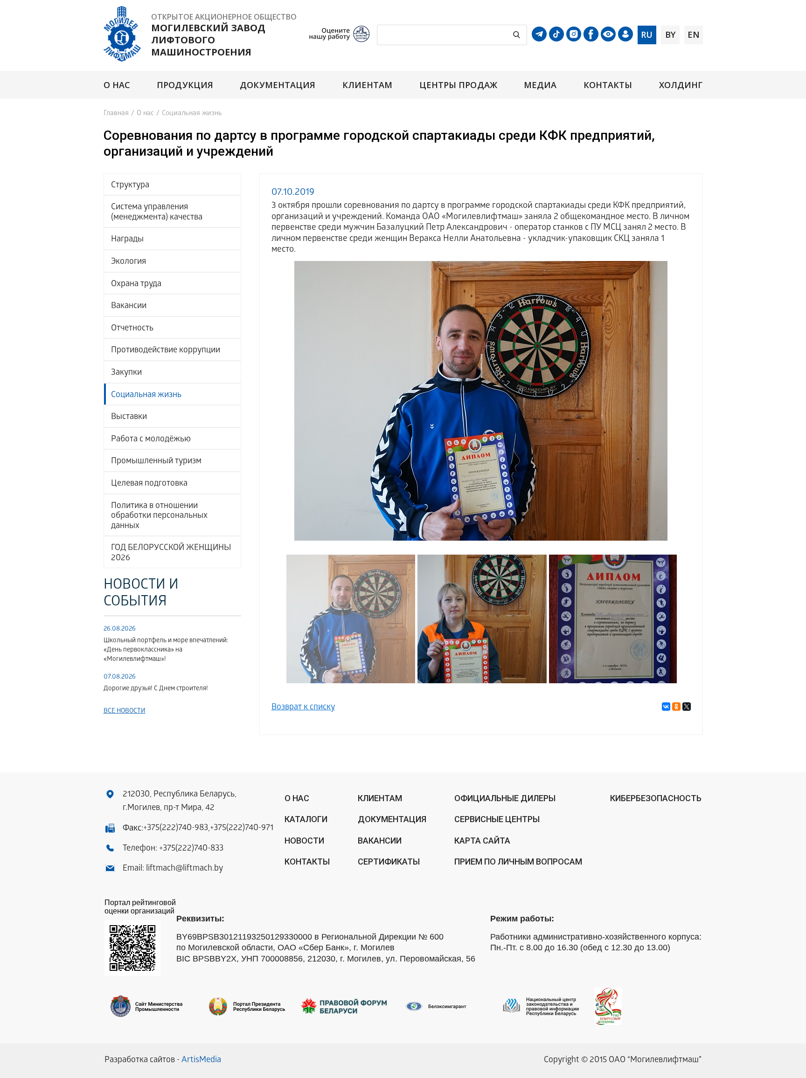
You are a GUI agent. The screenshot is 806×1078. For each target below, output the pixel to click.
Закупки (126, 373)
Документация (277, 85)
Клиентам (367, 85)
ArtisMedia (201, 1060)
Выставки (129, 417)
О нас (117, 85)
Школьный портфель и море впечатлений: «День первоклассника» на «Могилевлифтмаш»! (166, 650)
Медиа (540, 85)
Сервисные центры (497, 819)
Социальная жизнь (146, 395)
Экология (128, 262)
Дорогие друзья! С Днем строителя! (156, 689)
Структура (130, 186)
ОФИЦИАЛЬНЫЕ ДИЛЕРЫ (505, 798)
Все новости (125, 711)
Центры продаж (458, 85)
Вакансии (128, 306)
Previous (285, 399)
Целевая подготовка (149, 484)
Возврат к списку (303, 708)
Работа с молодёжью (151, 440)
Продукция (185, 85)
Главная (116, 114)
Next (677, 399)
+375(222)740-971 (241, 828)
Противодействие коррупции (165, 351)
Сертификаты (389, 861)
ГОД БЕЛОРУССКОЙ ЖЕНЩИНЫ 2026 (171, 553)
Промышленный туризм (156, 462)
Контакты (608, 85)
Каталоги (306, 819)
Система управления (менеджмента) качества (156, 213)
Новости (304, 840)
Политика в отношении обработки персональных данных (159, 516)
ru (647, 34)
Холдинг (681, 85)
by (670, 34)
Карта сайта (482, 840)
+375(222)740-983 (175, 828)
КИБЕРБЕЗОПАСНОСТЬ (656, 798)
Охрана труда (136, 284)
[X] (686, 706)
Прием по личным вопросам (518, 861)
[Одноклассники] (676, 706)
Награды (127, 240)
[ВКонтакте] (666, 706)
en (694, 34)
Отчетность (132, 329)
